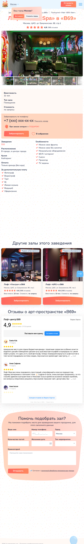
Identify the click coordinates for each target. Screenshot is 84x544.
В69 (3, 144)
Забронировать (16, 133)
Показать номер (41, 121)
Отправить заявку (68, 4)
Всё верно (19, 16)
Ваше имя (12, 429)
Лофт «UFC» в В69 (55, 284)
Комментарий (14, 449)
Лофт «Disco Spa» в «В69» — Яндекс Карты (42, 402)
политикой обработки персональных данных (57, 470)
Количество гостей (16, 439)
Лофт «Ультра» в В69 (14, 284)
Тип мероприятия (62, 439)
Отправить (18, 471)
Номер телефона (39, 429)
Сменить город (32, 16)
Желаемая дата (38, 439)
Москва (13, 4)
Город (57, 429)
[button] (4, 53)
